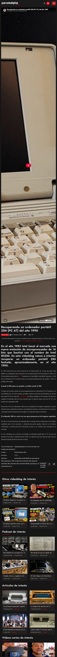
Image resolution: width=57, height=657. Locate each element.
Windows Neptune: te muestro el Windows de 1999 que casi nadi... (26, 500)
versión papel (23, 341)
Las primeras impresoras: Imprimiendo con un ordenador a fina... (24, 606)
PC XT (20, 376)
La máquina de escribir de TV (40, 606)
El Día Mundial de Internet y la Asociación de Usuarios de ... (23, 630)
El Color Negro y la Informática (41, 576)
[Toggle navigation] (54, 3)
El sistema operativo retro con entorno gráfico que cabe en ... (23, 524)
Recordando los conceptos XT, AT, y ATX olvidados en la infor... (24, 553)
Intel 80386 (22, 396)
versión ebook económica (35, 341)
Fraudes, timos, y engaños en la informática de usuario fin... (23, 576)
